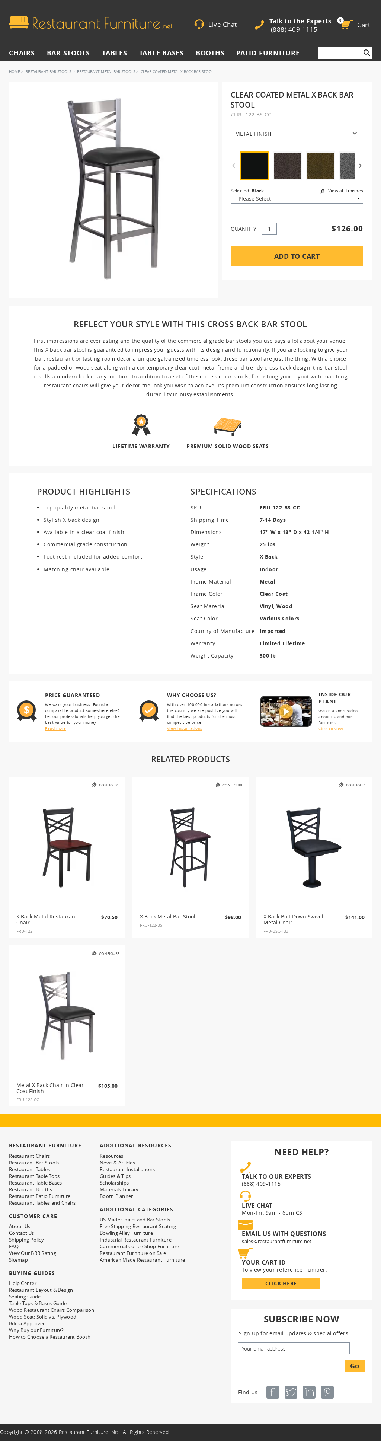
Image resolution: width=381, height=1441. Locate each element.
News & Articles (117, 1162)
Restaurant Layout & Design (41, 1290)
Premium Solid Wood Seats (227, 445)
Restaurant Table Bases (35, 1182)
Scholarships (114, 1182)
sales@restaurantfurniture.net (276, 1241)
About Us (19, 1226)
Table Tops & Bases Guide (38, 1303)
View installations (184, 728)
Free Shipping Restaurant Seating (138, 1226)
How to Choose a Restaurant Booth (49, 1336)
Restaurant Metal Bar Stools (106, 71)
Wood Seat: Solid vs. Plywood (42, 1316)
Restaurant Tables (29, 1169)
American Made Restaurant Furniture (142, 1259)
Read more (55, 728)
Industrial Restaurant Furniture (136, 1239)
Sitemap (18, 1259)
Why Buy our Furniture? (36, 1330)
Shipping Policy (26, 1239)
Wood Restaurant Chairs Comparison (51, 1310)
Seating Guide (25, 1296)
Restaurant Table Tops (34, 1176)
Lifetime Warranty (141, 445)
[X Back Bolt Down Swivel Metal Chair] (314, 847)
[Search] (367, 52)
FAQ (14, 1246)
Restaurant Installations (127, 1169)
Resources (111, 1156)
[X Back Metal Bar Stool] (190, 847)
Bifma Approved (27, 1323)
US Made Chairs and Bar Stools (135, 1219)
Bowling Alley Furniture (126, 1233)
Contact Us (21, 1233)
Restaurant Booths (30, 1189)
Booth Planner (116, 1196)
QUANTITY (243, 228)
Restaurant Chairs (29, 1156)
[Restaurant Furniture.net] (90, 22)
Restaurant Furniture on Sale (133, 1253)
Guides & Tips (115, 1176)
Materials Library (119, 1189)
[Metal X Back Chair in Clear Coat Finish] (67, 1016)
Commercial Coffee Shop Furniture (139, 1246)
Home (14, 71)
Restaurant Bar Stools (48, 71)
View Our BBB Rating (32, 1253)
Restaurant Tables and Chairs (42, 1202)
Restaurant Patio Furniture (40, 1196)
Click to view (330, 728)
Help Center (22, 1283)
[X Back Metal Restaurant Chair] (67, 847)
